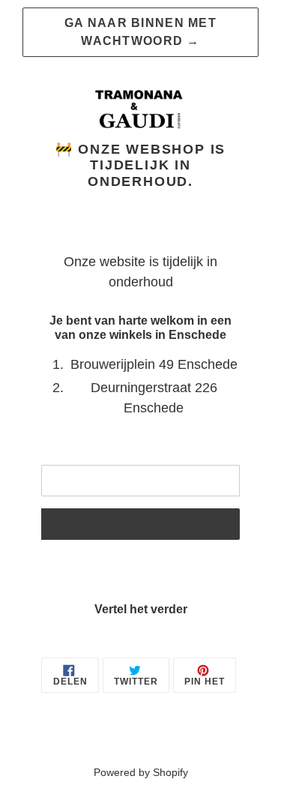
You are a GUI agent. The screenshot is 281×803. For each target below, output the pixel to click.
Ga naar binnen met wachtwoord (140, 31)
